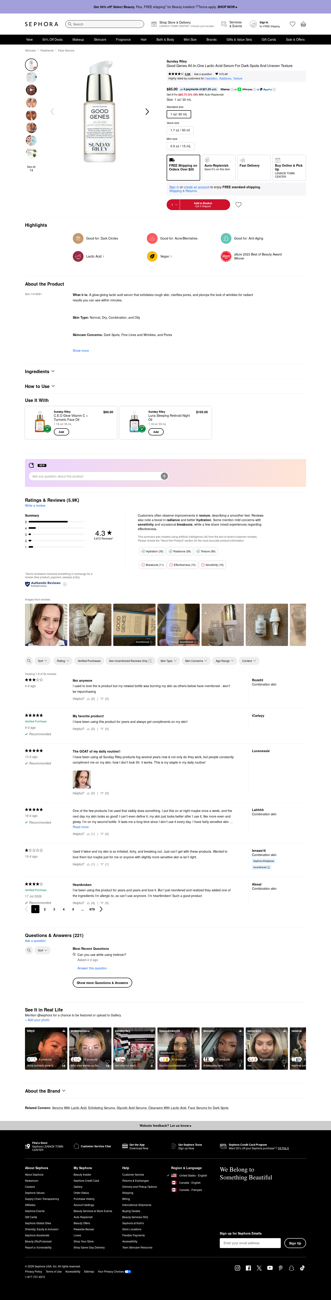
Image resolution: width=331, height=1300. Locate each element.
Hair (144, 39)
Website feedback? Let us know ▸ (165, 1125)
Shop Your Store (84, 1241)
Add (61, 432)
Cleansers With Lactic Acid (167, 1107)
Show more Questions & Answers (102, 982)
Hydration (211, 78)
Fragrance (123, 39)
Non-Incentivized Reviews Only (128, 661)
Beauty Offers (82, 1223)
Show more (81, 350)
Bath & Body (165, 39)
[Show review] (46, 625)
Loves (77, 1235)
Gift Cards (269, 39)
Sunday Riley (177, 61)
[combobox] (104, 24)
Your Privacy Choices (111, 1271)
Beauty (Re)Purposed (38, 1241)
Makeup (78, 39)
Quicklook (40, 432)
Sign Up (295, 1243)
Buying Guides (131, 1211)
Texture (237, 78)
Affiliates (30, 1205)
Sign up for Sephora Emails (241, 1233)
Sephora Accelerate (37, 1235)
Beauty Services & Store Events (93, 1211)
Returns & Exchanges (135, 1180)
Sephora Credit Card (86, 1180)
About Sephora (34, 1174)
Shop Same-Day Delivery (89, 1247)
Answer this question (92, 968)
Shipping (127, 1193)
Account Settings (84, 1205)
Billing (126, 1199)
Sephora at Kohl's (133, 1223)
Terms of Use (54, 1271)
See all (31, 168)
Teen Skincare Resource (137, 1247)
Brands (211, 39)
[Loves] (292, 24)
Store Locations (131, 1229)
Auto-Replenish (83, 1217)
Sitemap (89, 1271)
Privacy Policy (33, 1271)
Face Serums (66, 50)
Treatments (47, 50)
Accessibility (129, 1241)
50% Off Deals (52, 39)
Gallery (78, 1186)
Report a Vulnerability (38, 1247)
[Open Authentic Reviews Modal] (65, 584)
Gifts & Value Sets (239, 39)
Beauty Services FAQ (135, 1217)
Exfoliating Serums (101, 1107)
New (29, 39)
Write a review (35, 505)
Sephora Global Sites (38, 1223)
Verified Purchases (89, 661)
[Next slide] (146, 111)
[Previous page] (26, 909)
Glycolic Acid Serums (132, 1107)
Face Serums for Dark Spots (208, 1107)
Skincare (100, 39)
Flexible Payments (133, 1235)
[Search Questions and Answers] (29, 950)
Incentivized (142, 641)
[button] (232, 89)
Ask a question (203, 74)
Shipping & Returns (183, 190)
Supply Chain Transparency (42, 1199)
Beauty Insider (82, 1174)
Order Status (81, 1193)
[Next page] (101, 909)
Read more (81, 827)
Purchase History (84, 1199)
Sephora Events (35, 1211)
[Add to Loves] (238, 204)
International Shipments (136, 1205)
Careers (30, 1186)
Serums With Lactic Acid (69, 1107)
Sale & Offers (295, 39)
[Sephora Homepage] (41, 24)
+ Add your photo (37, 1020)
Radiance (225, 78)
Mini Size (190, 39)
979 (92, 909)
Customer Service (133, 1174)
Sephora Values (35, 1193)
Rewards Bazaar (84, 1229)
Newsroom (31, 1180)
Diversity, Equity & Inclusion (42, 1229)
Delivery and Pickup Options (139, 1186)
